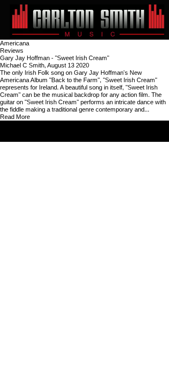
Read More (15, 116)
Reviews (11, 50)
